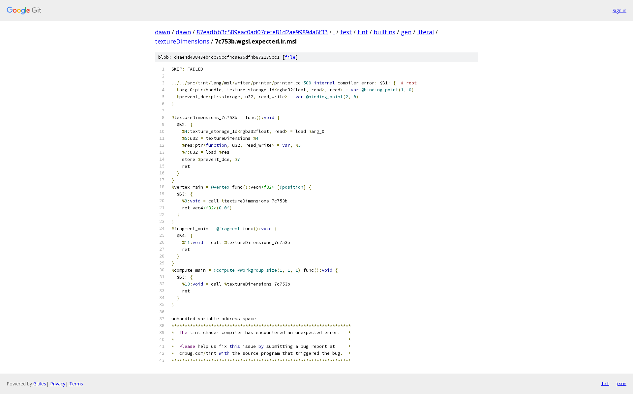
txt (605, 383)
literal (425, 32)
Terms (76, 383)
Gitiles (39, 383)
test (346, 32)
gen (406, 32)
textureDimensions (182, 41)
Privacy (57, 383)
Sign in (619, 10)
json (621, 383)
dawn (162, 32)
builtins (384, 32)
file (290, 57)
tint (362, 32)
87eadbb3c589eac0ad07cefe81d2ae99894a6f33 (262, 32)
